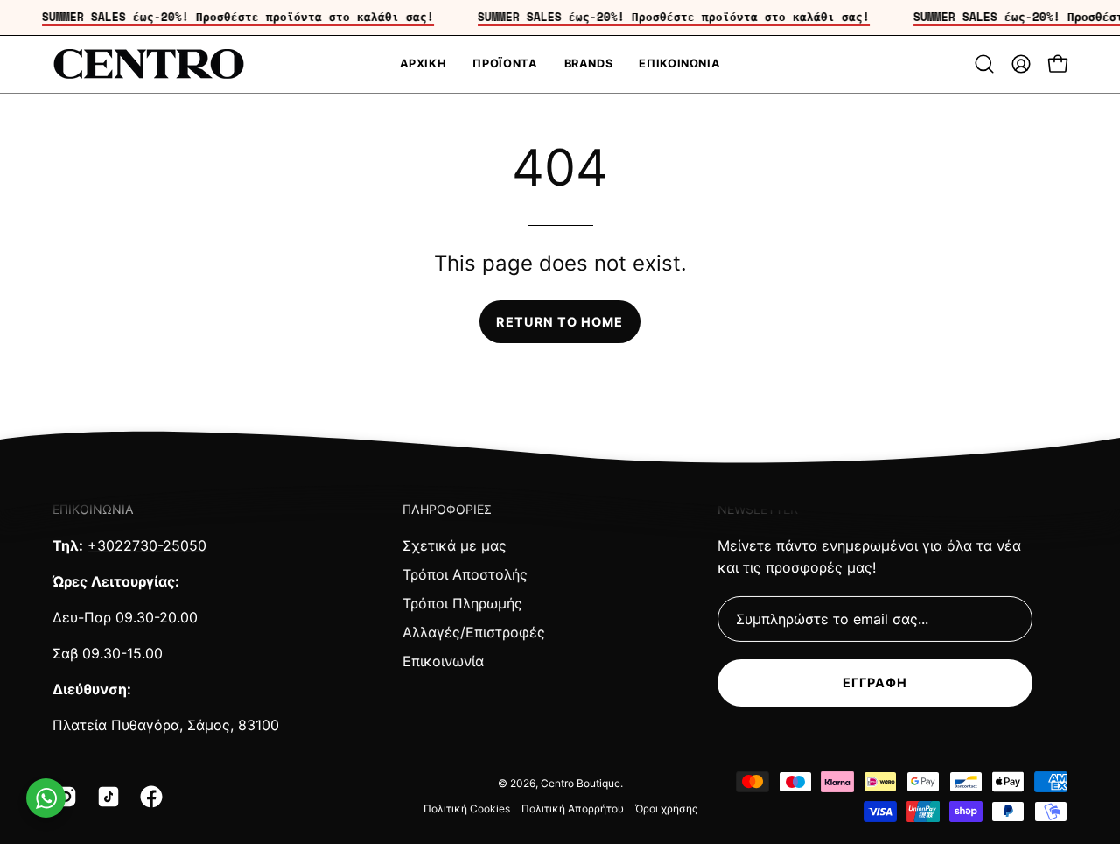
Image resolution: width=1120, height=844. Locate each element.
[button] (984, 64)
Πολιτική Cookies (467, 808)
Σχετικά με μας (454, 545)
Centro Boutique (580, 783)
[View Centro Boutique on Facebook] (148, 797)
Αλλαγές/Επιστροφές (473, 632)
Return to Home (559, 321)
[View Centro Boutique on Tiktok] (105, 797)
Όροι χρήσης (666, 808)
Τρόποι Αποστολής (465, 574)
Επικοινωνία (443, 661)
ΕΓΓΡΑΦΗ (875, 682)
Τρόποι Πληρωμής (462, 603)
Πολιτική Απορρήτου (573, 808)
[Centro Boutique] (148, 64)
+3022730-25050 (147, 545)
